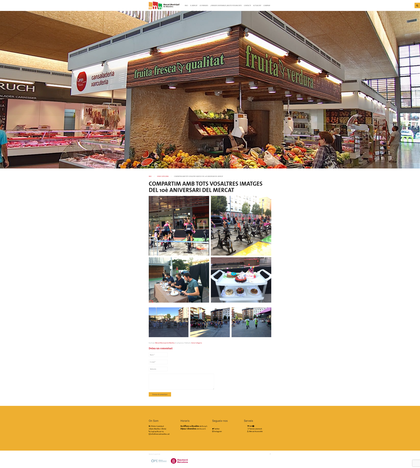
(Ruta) (164, 428)
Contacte (247, 5)
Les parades (204, 5)
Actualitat (257, 5)
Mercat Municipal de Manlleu (165, 343)
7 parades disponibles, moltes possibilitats (226, 5)
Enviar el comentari (159, 394)
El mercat (193, 5)
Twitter (217, 428)
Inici (186, 5)
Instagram (218, 431)
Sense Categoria (163, 176)
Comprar (266, 5)
